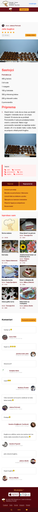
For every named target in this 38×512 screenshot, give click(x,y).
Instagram (21, 505)
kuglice (9, 174)
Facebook (5, 505)
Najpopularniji (27, 184)
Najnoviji (10, 184)
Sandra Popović (14, 444)
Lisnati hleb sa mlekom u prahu (15, 196)
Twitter (10, 505)
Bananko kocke (10, 275)
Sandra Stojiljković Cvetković (18, 424)
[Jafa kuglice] (20, 145)
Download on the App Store (13, 494)
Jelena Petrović (15, 25)
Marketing (8, 501)
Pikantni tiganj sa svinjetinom (14, 203)
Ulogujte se (24, 9)
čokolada (17, 170)
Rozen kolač (8, 206)
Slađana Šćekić (23, 387)
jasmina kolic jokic (22, 353)
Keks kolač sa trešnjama (28, 298)
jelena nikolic (24, 461)
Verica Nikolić (14, 478)
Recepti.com (3, 500)
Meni (19, 510)
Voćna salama (10, 228)
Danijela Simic (14, 370)
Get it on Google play (25, 494)
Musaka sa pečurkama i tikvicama (16, 193)
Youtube (16, 505)
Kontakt (14, 501)
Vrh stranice (18, 490)
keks (21, 172)
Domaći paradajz (10, 189)
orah (8, 170)
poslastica (19, 174)
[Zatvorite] (1, 3)
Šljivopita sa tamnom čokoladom (15, 199)
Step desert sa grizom (28, 228)
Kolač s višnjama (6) (28, 275)
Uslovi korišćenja (26, 499)
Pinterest (28, 505)
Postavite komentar (28, 320)
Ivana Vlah (12, 337)
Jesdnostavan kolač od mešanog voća (28, 252)
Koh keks (10, 252)
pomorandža (11, 172)
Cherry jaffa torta (10, 298)
